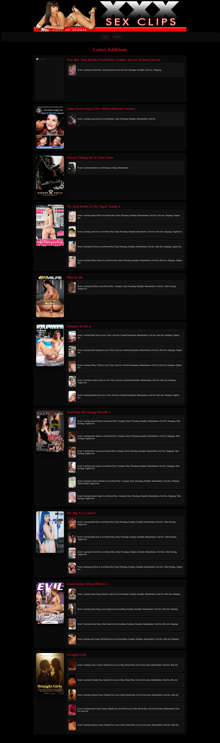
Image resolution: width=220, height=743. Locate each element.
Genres (117, 37)
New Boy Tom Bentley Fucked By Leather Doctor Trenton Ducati (113, 60)
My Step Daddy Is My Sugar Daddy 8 (93, 206)
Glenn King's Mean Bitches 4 (87, 584)
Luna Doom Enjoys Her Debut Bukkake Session (101, 109)
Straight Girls (76, 655)
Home (105, 37)
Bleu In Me (75, 277)
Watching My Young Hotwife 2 (89, 412)
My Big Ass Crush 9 (81, 513)
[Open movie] (50, 79)
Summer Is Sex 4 (79, 326)
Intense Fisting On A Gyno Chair (90, 157)
